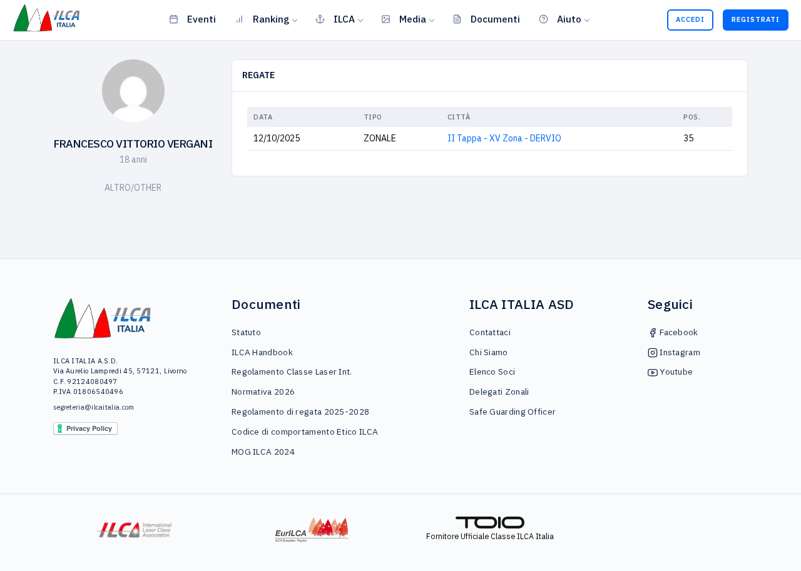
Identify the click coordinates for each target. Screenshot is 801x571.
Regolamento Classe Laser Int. (292, 371)
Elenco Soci (492, 371)
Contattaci (490, 332)
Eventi (201, 19)
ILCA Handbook (262, 352)
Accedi (690, 19)
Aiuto (569, 19)
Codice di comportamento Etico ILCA (305, 431)
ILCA (344, 19)
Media (412, 19)
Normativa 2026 (263, 391)
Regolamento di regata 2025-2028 (300, 411)
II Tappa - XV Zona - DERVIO (504, 138)
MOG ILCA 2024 (263, 451)
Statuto (246, 332)
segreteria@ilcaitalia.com (94, 407)
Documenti (495, 19)
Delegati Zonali (499, 391)
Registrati (756, 19)
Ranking (271, 19)
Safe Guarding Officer (512, 411)
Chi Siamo (488, 352)
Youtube (675, 371)
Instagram (679, 352)
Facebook (678, 332)
